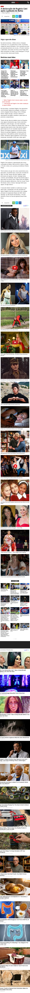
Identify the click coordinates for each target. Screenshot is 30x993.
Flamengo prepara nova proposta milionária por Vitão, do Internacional (14, 74)
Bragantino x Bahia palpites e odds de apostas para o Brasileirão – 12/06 (24, 604)
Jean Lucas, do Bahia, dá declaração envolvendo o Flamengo (5, 604)
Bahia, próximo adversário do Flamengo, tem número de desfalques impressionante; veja (14, 592)
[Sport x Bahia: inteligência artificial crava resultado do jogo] (15, 598)
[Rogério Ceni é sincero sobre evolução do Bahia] (15, 626)
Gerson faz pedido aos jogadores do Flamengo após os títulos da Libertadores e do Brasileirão (5, 74)
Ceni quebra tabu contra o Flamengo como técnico (4, 590)
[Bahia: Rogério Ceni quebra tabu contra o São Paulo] (24, 625)
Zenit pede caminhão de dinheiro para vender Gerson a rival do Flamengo (5, 93)
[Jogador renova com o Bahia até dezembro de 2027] (24, 610)
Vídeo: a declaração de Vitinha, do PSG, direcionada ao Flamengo (14, 93)
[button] (27, 2)
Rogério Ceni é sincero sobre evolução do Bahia (14, 630)
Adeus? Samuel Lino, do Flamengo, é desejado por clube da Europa (24, 93)
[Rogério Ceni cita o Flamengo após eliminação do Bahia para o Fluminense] (24, 586)
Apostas (22, 601)
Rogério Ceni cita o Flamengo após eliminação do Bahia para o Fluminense (24, 592)
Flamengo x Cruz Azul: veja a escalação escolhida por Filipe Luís (24, 73)
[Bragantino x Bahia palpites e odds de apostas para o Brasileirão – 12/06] (24, 599)
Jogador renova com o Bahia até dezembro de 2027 (24, 615)
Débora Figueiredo (6, 12)
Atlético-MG (13, 613)
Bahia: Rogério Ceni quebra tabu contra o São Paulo (24, 629)
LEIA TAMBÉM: (15, 580)
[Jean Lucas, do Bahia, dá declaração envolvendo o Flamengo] (5, 599)
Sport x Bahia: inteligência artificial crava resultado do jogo (14, 602)
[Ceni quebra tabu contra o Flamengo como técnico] (5, 586)
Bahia (2, 6)
